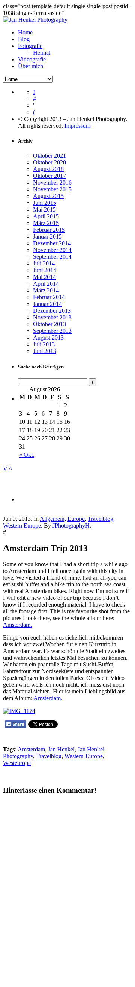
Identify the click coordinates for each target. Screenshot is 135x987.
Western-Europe (83, 756)
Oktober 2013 (49, 324)
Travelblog (100, 519)
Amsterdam (31, 749)
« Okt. (26, 455)
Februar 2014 (49, 297)
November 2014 (52, 250)
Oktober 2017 (49, 176)
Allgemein (52, 519)
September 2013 (52, 331)
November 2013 (52, 317)
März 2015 (46, 223)
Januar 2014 (47, 304)
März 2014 (46, 290)
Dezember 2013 (52, 310)
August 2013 (48, 337)
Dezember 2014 (52, 243)
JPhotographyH (71, 525)
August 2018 (48, 169)
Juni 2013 (44, 351)
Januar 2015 (47, 236)
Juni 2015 (44, 203)
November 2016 (52, 182)
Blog (24, 39)
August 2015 (48, 196)
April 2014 (46, 283)
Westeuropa (17, 763)
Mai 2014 (44, 277)
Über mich (30, 66)
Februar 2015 (49, 230)
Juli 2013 (44, 344)
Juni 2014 (44, 270)
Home (25, 32)
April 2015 (46, 216)
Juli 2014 (44, 263)
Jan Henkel (61, 749)
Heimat (41, 52)
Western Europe (22, 525)
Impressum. (78, 125)
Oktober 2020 (49, 162)
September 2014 (52, 256)
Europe (76, 519)
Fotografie (30, 46)
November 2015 (52, 189)
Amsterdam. (17, 625)
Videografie (32, 59)
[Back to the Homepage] (35, 19)
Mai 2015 (44, 209)
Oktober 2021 (49, 155)
